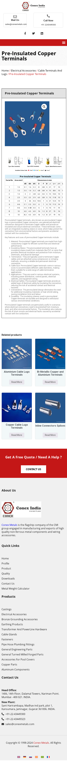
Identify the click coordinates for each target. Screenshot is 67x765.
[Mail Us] (15, 17)
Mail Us (15, 20)
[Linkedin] (42, 33)
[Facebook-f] (25, 33)
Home (5, 70)
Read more (16, 382)
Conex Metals (9, 525)
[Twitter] (33, 33)
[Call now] (48, 15)
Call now (48, 20)
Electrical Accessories (23, 70)
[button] (63, 42)
